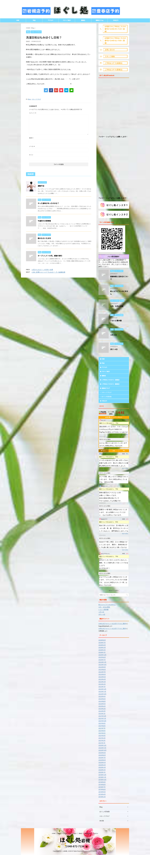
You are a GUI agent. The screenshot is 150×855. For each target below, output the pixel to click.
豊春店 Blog (99, 20)
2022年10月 (102, 694)
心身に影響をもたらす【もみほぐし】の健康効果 (48, 272)
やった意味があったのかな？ (48, 203)
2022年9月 (102, 696)
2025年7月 (102, 660)
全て (104, 450)
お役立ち (115, 20)
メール (32, 146)
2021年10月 (102, 721)
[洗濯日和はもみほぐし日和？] (66, 90)
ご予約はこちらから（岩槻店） (111, 380)
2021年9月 (102, 723)
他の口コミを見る (114, 590)
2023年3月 (102, 682)
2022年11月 (102, 691)
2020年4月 (102, 765)
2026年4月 (102, 645)
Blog (29, 99)
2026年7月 (102, 642)
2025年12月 (102, 655)
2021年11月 (102, 718)
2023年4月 (102, 679)
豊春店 (83, 20)
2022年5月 (102, 704)
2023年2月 (102, 684)
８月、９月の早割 (116, 306)
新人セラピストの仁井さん (107, 604)
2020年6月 (102, 760)
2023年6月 (102, 674)
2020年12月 (102, 745)
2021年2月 (101, 740)
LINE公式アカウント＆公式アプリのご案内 (112, 623)
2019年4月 (102, 794)
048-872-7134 (75, 846)
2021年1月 (101, 743)
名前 (31, 138)
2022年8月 (102, 699)
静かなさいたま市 (44, 238)
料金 (34, 20)
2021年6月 (102, 731)
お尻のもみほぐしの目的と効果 (42, 270)
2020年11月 (102, 748)
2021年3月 (102, 738)
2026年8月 (102, 640)
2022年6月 (102, 701)
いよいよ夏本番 (116, 320)
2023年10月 (102, 664)
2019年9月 (102, 782)
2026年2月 (102, 650)
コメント (32, 113)
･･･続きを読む (124, 434)
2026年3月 (102, 647)
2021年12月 (102, 716)
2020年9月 (102, 753)
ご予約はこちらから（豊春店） (111, 384)
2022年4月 (102, 706)
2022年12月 (102, 689)
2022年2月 (102, 711)
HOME (17, 20)
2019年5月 (102, 792)
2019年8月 (102, 784)
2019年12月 (102, 775)
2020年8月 (102, 755)
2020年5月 (102, 762)
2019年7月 (102, 787)
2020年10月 (102, 750)
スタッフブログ (36, 99)
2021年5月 (102, 733)
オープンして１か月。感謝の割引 (50, 256)
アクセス (50, 20)
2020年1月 (102, 772)
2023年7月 (102, 672)
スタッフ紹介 (67, 20)
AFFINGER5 (93, 851)
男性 (124, 450)
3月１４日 (114, 349)
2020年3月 (102, 767)
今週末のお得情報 (44, 221)
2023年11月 (102, 662)
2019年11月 (102, 777)
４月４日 (113, 335)
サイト (31, 155)
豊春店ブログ (106, 388)
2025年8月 (102, 657)
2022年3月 (102, 708)
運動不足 (41, 186)
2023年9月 (102, 667)
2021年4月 (102, 735)
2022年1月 (101, 713)
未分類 (101, 821)
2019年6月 (102, 789)
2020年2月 (102, 770)
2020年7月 (102, 757)
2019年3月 (102, 797)
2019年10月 (102, 779)
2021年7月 (101, 728)
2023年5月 (102, 677)
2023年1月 (102, 686)
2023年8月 (102, 669)
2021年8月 (102, 726)
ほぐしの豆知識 (106, 396)
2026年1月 (102, 652)
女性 (114, 450)
